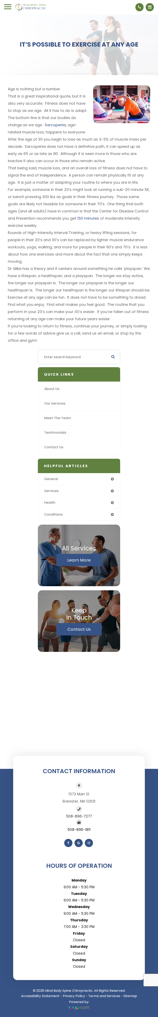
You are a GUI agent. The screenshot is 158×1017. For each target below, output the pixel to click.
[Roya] (79, 1008)
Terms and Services (104, 996)
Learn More (79, 560)
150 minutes (88, 218)
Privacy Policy (74, 996)
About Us (51, 388)
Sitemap (130, 996)
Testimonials (55, 432)
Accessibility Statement (40, 996)
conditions (53, 514)
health (49, 502)
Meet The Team (57, 418)
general (51, 479)
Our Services (54, 403)
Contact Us (53, 447)
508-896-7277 (79, 816)
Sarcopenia (55, 124)
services (51, 490)
